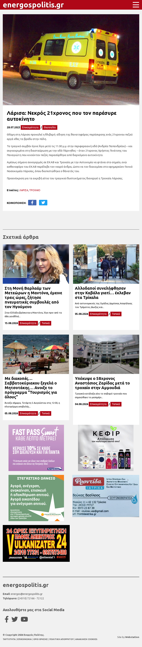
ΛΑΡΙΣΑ (23, 190)
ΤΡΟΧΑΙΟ (34, 190)
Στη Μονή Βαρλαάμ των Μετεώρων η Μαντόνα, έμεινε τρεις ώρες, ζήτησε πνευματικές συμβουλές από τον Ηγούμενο (33, 297)
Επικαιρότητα (30, 127)
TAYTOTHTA (9, 639)
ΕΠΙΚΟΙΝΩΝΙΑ (24, 639)
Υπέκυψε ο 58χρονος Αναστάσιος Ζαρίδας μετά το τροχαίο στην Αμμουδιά (102, 383)
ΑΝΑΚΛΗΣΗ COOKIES (86, 639)
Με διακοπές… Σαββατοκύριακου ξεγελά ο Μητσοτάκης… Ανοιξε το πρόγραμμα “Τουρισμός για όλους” (31, 387)
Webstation (132, 637)
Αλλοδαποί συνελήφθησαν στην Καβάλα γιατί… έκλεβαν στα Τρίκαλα (103, 293)
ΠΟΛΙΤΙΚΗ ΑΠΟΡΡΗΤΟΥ (61, 639)
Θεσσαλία (50, 127)
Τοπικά (46, 323)
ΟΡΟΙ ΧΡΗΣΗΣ (40, 639)
